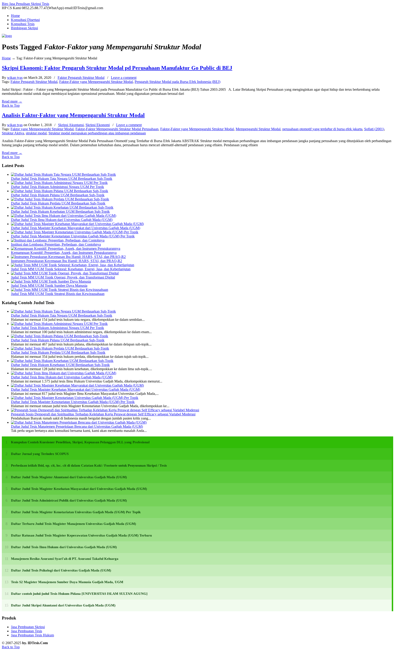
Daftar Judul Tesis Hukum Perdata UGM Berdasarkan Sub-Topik (58, 203)
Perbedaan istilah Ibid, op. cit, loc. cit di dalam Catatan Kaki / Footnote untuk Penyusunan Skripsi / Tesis (89, 465)
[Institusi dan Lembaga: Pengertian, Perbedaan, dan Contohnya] (57, 240)
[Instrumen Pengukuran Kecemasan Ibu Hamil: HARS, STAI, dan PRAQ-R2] (68, 257)
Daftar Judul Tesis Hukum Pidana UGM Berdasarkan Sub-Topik (57, 195)
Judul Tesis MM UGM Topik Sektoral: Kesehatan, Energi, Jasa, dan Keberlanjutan (71, 269)
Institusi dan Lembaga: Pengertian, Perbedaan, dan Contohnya (56, 244)
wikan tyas (15, 78)
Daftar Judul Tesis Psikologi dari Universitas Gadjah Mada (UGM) (61, 570)
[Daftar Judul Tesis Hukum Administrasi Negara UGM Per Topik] (59, 183)
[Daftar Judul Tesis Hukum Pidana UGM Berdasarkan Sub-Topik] (59, 191)
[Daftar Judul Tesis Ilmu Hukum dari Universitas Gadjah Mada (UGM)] (63, 216)
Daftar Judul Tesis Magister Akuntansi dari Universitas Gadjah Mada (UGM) (69, 477)
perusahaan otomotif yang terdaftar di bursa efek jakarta (322, 129)
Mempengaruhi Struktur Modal (258, 129)
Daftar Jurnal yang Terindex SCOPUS (40, 454)
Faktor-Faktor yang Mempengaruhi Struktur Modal (96, 82)
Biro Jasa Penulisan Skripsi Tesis (25, 4)
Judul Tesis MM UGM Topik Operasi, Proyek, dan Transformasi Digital (63, 277)
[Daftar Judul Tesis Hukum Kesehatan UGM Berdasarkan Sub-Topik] (62, 207)
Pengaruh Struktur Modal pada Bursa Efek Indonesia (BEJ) (177, 82)
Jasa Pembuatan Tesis (26, 631)
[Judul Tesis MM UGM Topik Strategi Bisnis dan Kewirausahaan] (59, 290)
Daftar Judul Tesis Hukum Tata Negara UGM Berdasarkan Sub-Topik (61, 179)
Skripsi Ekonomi (97, 125)
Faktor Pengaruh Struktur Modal (81, 78)
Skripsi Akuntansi (71, 125)
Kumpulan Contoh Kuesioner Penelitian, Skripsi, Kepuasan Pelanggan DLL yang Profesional (80, 442)
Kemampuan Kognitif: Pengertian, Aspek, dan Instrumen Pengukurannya (64, 253)
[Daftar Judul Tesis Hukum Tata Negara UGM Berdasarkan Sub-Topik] (63, 174)
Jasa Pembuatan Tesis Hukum (32, 635)
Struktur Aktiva (13, 133)
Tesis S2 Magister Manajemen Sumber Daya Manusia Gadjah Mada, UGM (67, 582)
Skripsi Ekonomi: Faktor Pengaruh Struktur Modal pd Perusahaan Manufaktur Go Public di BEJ (117, 68)
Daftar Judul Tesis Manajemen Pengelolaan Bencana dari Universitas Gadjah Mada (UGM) (77, 426)
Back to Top (11, 105)
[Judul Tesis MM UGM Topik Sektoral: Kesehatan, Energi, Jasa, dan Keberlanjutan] (72, 265)
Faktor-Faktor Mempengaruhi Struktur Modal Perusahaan (116, 129)
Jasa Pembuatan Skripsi (28, 627)
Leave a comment (123, 78)
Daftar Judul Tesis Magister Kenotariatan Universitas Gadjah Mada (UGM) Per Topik (73, 236)
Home (6, 58)
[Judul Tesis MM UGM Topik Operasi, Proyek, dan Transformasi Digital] (65, 273)
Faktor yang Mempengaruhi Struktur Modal (42, 129)
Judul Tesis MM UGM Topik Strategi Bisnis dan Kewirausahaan (57, 294)
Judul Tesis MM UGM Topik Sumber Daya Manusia (49, 285)
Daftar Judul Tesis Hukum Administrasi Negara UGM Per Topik (57, 187)
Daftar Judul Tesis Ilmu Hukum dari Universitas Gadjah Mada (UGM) (61, 220)
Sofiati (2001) (374, 129)
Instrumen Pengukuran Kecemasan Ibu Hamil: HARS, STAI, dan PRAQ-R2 (66, 261)
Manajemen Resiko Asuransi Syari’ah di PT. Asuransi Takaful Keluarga (64, 559)
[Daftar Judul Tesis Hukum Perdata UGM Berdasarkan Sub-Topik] (60, 199)
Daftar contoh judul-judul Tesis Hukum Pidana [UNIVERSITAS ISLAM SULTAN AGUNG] (79, 593)
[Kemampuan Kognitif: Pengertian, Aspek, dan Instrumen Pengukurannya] (65, 248)
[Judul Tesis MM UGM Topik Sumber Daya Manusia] (51, 281)
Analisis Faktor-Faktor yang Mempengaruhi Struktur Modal (73, 115)
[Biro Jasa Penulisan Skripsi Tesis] (7, 36)
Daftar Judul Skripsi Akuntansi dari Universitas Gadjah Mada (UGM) (63, 605)
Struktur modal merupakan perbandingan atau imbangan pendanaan (97, 133)
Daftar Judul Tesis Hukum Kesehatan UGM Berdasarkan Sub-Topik (60, 211)
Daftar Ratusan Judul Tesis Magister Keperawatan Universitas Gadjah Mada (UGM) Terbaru (81, 535)
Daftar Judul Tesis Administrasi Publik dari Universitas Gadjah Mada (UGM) (69, 500)
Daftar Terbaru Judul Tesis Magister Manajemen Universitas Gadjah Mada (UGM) (73, 524)
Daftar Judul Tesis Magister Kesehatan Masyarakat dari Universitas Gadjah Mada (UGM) (75, 228)
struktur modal (36, 133)
